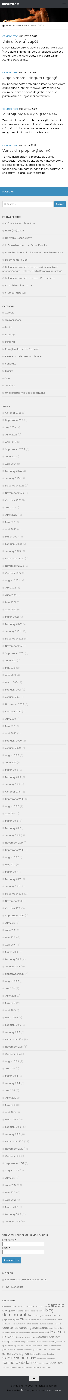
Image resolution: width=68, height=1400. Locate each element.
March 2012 (11, 1207)
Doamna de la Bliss (16, 259)
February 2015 (13, 1024)
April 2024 (10, 463)
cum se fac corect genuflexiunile (25, 1328)
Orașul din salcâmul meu (19, 285)
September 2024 (15, 449)
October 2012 (13, 1156)
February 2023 (13, 544)
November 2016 (14, 901)
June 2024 (11, 456)
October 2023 (13, 500)
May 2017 (10, 864)
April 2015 (10, 1010)
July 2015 (10, 988)
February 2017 (13, 879)
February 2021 (13, 689)
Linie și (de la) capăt (20, 41)
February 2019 (13, 777)
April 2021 (10, 675)
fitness (30, 1341)
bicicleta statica (38, 1311)
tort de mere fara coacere (21, 1367)
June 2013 (10, 1097)
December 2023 (14, 485)
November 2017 (14, 842)
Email (6, 1248)
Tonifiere (10, 385)
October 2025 (13, 412)
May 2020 (10, 726)
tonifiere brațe (45, 1363)
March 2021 (11, 682)
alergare (8, 1310)
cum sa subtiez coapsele (50, 1324)
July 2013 (10, 1090)
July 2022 (10, 587)
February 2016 (13, 959)
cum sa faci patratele (30, 1324)
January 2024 (13, 478)
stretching (50, 1359)
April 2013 (10, 1112)
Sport (8, 378)
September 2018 (14, 799)
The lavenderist (14, 1286)
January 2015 (12, 1032)
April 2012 (10, 1199)
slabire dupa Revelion (45, 1354)
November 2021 (14, 646)
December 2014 (14, 1039)
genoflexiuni (60, 1341)
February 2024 (13, 471)
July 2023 (10, 507)
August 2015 (12, 981)
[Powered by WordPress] (21, 1390)
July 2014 (10, 1068)
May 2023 (10, 522)
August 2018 (12, 806)
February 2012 (13, 1214)
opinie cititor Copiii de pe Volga (15, 1346)
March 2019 (11, 769)
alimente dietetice (23, 1311)
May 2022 (10, 602)
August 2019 (12, 755)
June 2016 (10, 930)
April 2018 (10, 813)
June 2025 (11, 434)
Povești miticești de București (22, 349)
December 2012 (14, 1141)
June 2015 (10, 995)
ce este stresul (52, 1315)
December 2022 (14, 558)
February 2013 (13, 1126)
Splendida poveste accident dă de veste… (30, 278)
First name (9, 1240)
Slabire (9, 371)
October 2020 (13, 711)
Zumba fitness (45, 1367)
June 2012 (10, 1185)
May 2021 (10, 667)
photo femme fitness (52, 1346)
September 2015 (14, 973)
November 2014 (14, 1046)
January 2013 (12, 1134)
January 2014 (12, 1083)
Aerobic (9, 312)
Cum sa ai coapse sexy (42, 1320)
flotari (35, 1341)
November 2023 (14, 493)
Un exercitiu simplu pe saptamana (25, 392)
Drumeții (10, 334)
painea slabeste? (36, 1346)
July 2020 (10, 718)
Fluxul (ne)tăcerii (14, 230)
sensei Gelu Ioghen (15, 1354)
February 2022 (13, 624)
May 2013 (10, 1105)
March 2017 (11, 871)
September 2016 (14, 915)
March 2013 (11, 1119)
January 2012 (12, 1221)
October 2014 (13, 1054)
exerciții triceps (20, 1341)
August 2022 (12, 580)
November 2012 (14, 1148)
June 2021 (10, 660)
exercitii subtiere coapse (28, 1337)
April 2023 (10, 529)
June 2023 (11, 514)
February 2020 (13, 740)
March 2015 (11, 1017)
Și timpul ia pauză (15, 292)
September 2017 (14, 850)
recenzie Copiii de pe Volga (35, 1350)
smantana (41, 1359)
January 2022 (13, 631)
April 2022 (10, 609)
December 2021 (14, 638)
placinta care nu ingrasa (12, 1350)
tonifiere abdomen (20, 1362)
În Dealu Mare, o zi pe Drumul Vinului (26, 245)
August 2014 (12, 1061)
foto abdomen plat (46, 1341)
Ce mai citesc (10, 36)
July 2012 (10, 1177)
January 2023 (13, 551)
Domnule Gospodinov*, (18, 238)
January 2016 (12, 966)
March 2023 (12, 536)
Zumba (36, 1367)
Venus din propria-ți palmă (26, 150)
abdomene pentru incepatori (35, 1306)
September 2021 (14, 653)
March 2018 (11, 820)
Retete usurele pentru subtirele (23, 356)
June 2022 (11, 595)
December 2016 (14, 893)
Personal (10, 341)
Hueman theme (52, 1390)
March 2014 (11, 1075)
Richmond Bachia (54, 1350)
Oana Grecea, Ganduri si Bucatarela (26, 1279)
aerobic (56, 1305)
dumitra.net (10, 4)
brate (24, 1314)
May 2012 (10, 1192)
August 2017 (12, 857)
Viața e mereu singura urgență (29, 77)
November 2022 (14, 565)
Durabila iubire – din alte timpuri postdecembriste (34, 252)
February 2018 (13, 828)
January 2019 (12, 784)
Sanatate (10, 363)
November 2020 (14, 704)
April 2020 (10, 733)
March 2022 (12, 616)
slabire (32, 1354)
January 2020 (13, 748)
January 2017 (12, 886)
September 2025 (15, 420)
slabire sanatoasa (19, 1358)
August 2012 (12, 1170)
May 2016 (10, 937)
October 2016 (13, 908)
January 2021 (12, 697)
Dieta (8, 327)
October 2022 (13, 573)
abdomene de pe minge (12, 1306)
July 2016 (10, 922)
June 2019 (10, 762)
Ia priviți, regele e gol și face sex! (30, 114)
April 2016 (10, 944)
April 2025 (10, 442)
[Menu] (64, 4)
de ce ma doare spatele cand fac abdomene (29, 1333)
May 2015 (10, 1003)
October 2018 (13, 791)
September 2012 (14, 1163)
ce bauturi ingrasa (37, 1315)
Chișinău (26, 1319)
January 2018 (12, 835)
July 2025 (10, 427)
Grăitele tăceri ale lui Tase (20, 223)
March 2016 (11, 952)
